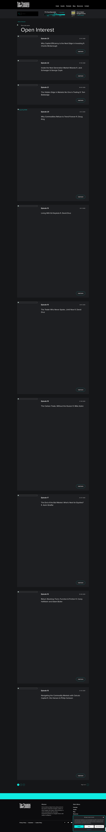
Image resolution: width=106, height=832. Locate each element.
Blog (74, 6)
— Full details (61, 12)
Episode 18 (45, 401)
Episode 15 (45, 691)
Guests (63, 6)
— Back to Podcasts (21, 21)
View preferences (99, 826)
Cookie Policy (38, 822)
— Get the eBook (80, 15)
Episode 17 (45, 498)
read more (80, 51)
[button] (103, 817)
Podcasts (68, 6)
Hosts (57, 6)
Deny (89, 826)
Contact (87, 6)
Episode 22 (45, 63)
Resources (80, 6)
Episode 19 (45, 208)
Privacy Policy (89, 829)
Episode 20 (45, 112)
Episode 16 (45, 594)
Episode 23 (45, 39)
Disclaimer (30, 822)
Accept (79, 826)
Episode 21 (45, 87)
